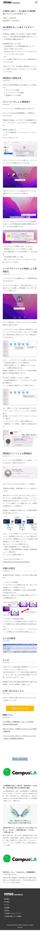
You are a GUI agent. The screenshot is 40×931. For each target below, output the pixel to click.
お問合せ (6, 910)
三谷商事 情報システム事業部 (12, 916)
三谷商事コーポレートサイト (12, 913)
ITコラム (6, 905)
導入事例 (6, 902)
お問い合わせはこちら (20, 708)
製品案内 (6, 899)
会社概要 (6, 907)
